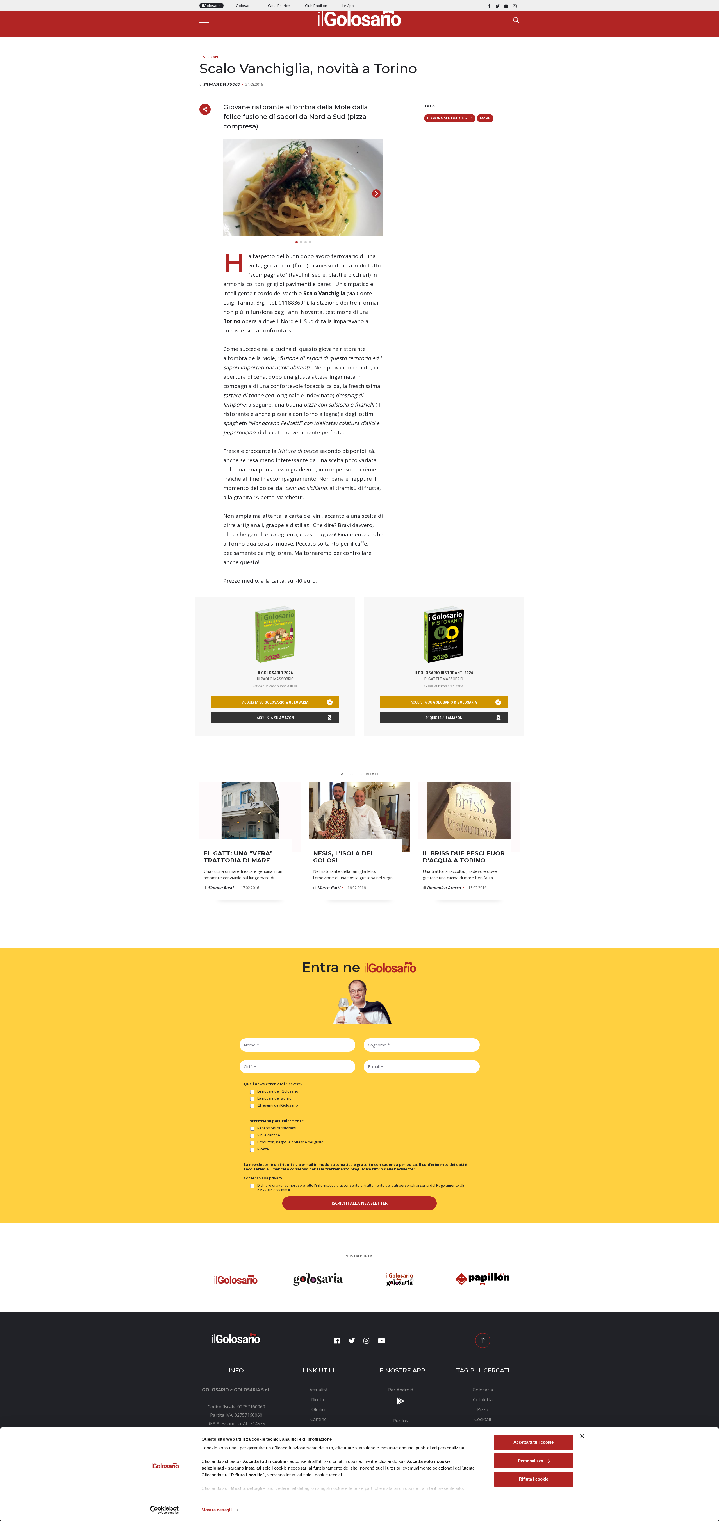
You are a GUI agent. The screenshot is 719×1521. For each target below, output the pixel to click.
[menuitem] (319, 1390)
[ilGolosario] (359, 17)
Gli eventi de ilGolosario (277, 1105)
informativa (326, 1185)
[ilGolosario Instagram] (514, 5)
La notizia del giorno (274, 1098)
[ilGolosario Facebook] (489, 5)
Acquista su (275, 718)
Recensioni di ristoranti (276, 1128)
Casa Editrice (279, 5)
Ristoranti (210, 56)
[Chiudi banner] (582, 1436)
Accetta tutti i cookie (533, 1442)
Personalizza (530, 1460)
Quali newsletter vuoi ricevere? (273, 1084)
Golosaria (244, 5)
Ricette (263, 1149)
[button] (376, 193)
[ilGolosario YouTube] (506, 5)
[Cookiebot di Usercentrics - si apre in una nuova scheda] (164, 1510)
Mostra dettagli (217, 1510)
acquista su (275, 702)
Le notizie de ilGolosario (277, 1091)
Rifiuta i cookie (533, 1479)
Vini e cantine (268, 1135)
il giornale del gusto (449, 118)
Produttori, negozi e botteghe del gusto (290, 1142)
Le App (348, 5)
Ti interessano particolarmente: (274, 1120)
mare (485, 118)
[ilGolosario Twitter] (497, 5)
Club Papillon (316, 5)
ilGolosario (211, 5)
